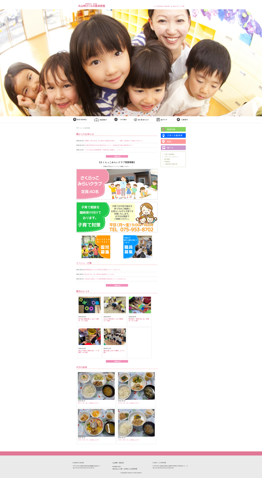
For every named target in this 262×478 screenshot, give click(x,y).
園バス (173, 147)
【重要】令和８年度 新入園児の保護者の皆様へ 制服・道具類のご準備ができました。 (114, 141)
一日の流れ (121, 119)
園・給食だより (141, 119)
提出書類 (167, 159)
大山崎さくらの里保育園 (130, 468)
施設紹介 (100, 119)
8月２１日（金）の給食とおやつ (88, 403)
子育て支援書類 (169, 154)
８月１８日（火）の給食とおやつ (128, 440)
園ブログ (161, 119)
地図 (173, 141)
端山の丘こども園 (178, 6)
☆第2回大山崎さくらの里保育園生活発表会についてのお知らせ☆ (105, 279)
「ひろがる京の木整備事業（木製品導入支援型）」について (103, 150)
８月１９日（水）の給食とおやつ (88, 440)
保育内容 (173, 129)
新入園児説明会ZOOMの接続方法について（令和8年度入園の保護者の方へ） (109, 145)
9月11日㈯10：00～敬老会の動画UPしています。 (100, 274)
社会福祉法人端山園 (162, 6)
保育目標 (80, 119)
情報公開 (121, 462)
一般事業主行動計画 (170, 164)
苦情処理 (167, 161)
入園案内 (182, 119)
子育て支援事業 (173, 135)
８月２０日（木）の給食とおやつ (128, 403)
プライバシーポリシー (171, 157)
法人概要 (115, 462)
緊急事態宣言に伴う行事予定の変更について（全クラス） (102, 269)
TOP (77, 128)
